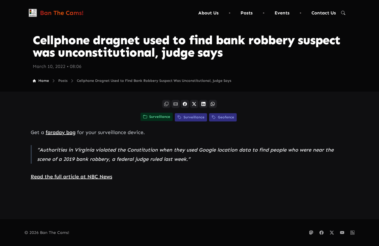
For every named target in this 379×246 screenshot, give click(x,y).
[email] (175, 104)
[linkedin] (203, 104)
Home (43, 80)
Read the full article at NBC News (71, 176)
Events (282, 13)
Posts (247, 13)
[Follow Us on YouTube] (342, 233)
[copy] (166, 104)
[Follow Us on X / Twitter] (332, 233)
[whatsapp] (213, 104)
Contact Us (323, 13)
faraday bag (61, 132)
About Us (208, 13)
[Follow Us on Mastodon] (311, 233)
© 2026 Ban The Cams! (46, 232)
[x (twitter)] (194, 104)
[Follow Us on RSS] (352, 233)
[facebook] (185, 104)
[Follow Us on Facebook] (321, 233)
